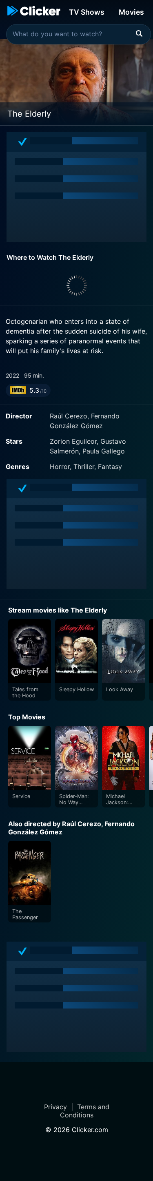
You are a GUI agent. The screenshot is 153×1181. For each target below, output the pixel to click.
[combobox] (78, 34)
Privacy (55, 1107)
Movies (131, 12)
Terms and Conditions (84, 1111)
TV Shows (86, 12)
